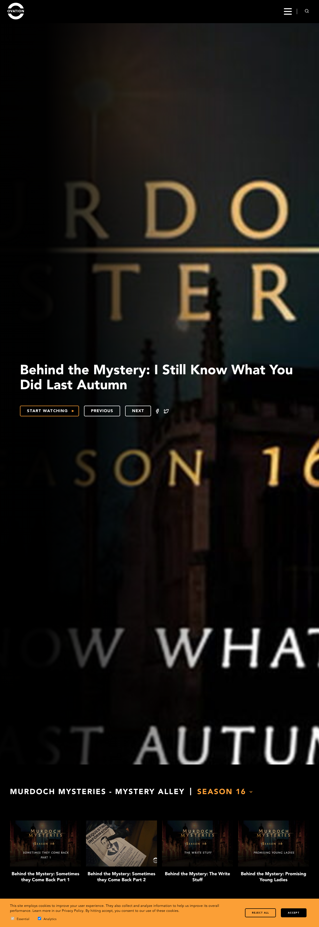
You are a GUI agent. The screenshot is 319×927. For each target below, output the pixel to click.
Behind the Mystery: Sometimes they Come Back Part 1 (46, 877)
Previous (102, 411)
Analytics (50, 919)
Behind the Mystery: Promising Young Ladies (273, 877)
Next (138, 411)
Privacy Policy (72, 911)
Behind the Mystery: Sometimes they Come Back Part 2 (122, 877)
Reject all (260, 913)
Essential (23, 919)
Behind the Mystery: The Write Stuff (197, 877)
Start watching (47, 411)
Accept (294, 913)
